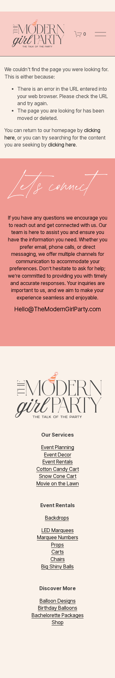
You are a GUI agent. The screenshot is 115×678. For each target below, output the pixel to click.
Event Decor (57, 455)
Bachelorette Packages (58, 615)
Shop (58, 622)
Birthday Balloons (57, 608)
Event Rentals (57, 462)
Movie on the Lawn (57, 484)
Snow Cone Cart (57, 476)
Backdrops (57, 518)
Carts (57, 552)
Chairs (57, 559)
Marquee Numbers (57, 537)
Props (57, 545)
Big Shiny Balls (57, 567)
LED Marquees (58, 530)
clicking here (62, 145)
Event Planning (57, 447)
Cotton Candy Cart (57, 469)
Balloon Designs (58, 601)
